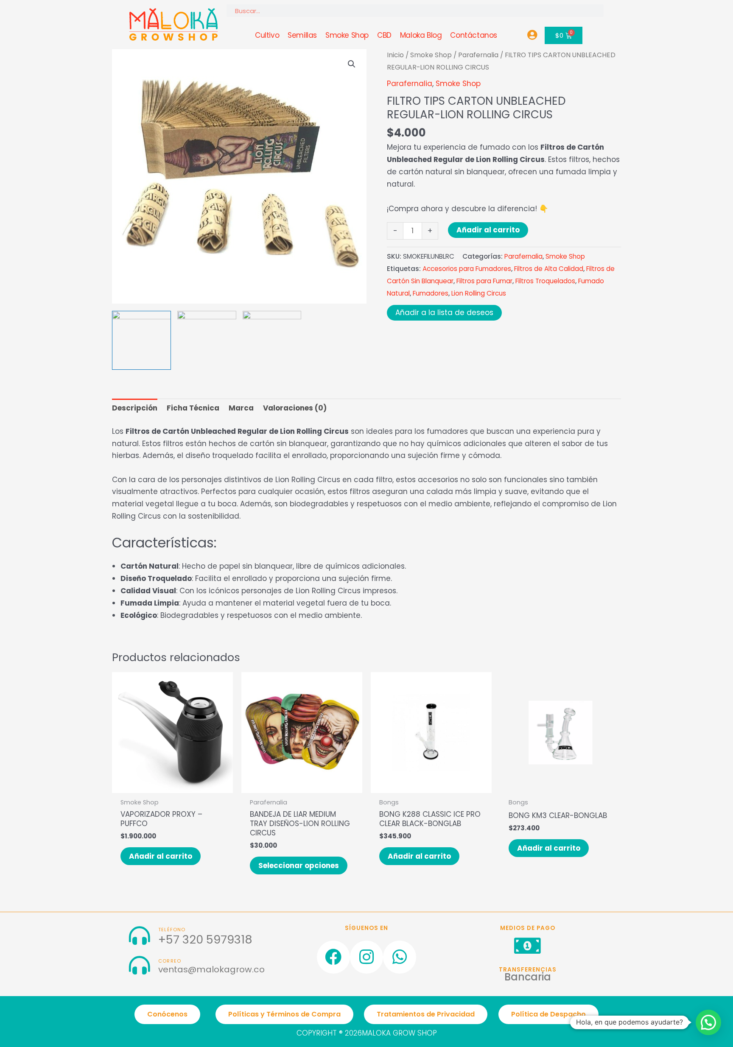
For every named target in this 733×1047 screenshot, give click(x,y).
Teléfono (172, 930)
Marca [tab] (241, 408)
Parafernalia (478, 54)
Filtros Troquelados (545, 280)
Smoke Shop (347, 35)
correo (169, 961)
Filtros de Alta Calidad (548, 268)
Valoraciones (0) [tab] (295, 408)
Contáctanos (473, 35)
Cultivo (267, 35)
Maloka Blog (421, 35)
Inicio (395, 54)
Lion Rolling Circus (478, 293)
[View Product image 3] (272, 340)
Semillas (302, 35)
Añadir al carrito (488, 230)
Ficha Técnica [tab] (193, 408)
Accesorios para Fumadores (466, 268)
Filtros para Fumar (484, 280)
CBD (384, 35)
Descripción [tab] (134, 408)
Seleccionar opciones (298, 865)
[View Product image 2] (206, 340)
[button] (351, 64)
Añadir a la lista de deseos (444, 312)
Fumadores (430, 293)
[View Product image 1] (141, 340)
